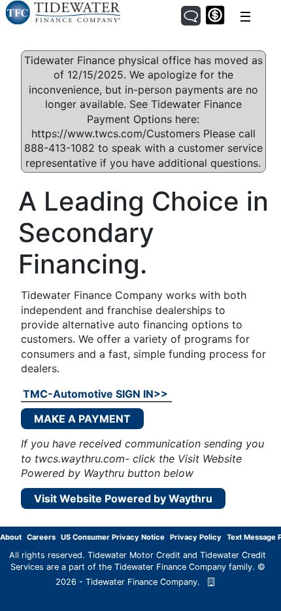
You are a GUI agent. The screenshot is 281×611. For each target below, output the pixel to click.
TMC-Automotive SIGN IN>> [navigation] (95, 393)
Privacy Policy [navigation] (196, 537)
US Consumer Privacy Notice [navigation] (113, 537)
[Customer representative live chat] (191, 16)
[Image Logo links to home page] (62, 11)
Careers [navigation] (41, 537)
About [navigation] (11, 537)
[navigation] (211, 582)
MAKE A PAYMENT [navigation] (82, 418)
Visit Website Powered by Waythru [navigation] (123, 498)
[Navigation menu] (245, 17)
